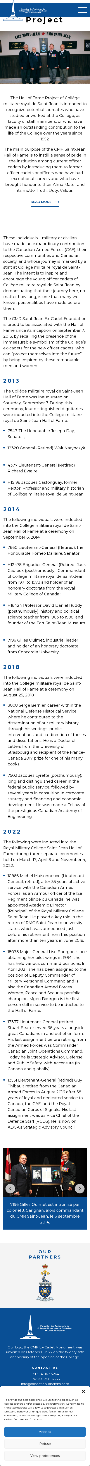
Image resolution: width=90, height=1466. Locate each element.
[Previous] (10, 1188)
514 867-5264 (48, 1374)
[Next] (80, 1188)
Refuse (45, 1444)
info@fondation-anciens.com (45, 1384)
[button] (83, 1391)
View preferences (45, 1456)
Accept (45, 1432)
